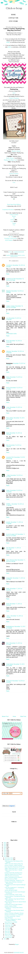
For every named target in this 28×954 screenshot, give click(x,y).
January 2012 (8, 937)
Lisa (14, 182)
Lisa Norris (9, 265)
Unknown (8, 351)
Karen (7, 433)
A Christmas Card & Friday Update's (13, 904)
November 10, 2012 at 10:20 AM (14, 306)
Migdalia (8, 291)
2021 (5, 842)
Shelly (8, 588)
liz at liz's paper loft (11, 534)
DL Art (10, 236)
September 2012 (9, 925)
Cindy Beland (9, 664)
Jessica (12, 219)
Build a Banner (10, 158)
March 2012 (8, 934)
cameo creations (17, 255)
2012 (5, 856)
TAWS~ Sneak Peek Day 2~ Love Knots (14, 868)
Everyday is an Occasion (11, 238)
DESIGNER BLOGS (19, 952)
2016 (5, 850)
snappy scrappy (10, 306)
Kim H (7, 643)
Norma (8, 387)
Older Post (23, 716)
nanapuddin (9, 578)
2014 (5, 853)
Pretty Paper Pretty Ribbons (14, 204)
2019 (5, 845)
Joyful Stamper (8, 240)
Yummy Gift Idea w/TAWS (11, 890)
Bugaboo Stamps (16, 151)
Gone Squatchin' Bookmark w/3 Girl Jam (15, 866)
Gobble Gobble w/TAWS (10, 906)
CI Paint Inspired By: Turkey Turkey (13, 894)
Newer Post (5, 716)
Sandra (14, 223)
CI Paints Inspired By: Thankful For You (14, 880)
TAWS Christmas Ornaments (12, 875)
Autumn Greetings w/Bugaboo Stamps (14, 913)
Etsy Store (13, 21)
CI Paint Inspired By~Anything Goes (13, 872)
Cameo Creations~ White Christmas (13, 865)
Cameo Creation (14, 173)
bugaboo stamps (9, 255)
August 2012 (8, 926)
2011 (5, 938)
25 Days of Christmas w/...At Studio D (14, 914)
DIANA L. (8, 504)
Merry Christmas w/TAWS (11, 879)
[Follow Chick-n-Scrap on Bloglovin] (8, 806)
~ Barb (8, 475)
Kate (7, 445)
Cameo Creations (14, 98)
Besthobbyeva (10, 626)
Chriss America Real (11, 560)
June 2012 (7, 929)
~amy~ (8, 616)
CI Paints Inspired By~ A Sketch (12, 916)
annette (8, 522)
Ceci (14, 225)
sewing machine (14, 256)
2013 (5, 855)
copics (23, 255)
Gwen (7, 604)
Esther (8, 490)
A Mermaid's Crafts (11, 333)
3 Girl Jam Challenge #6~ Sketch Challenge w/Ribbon (13, 920)
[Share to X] (14, 253)
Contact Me (13, 18)
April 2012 (7, 932)
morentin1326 (10, 457)
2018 (5, 847)
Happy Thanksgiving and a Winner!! (13, 877)
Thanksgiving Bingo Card (10, 160)
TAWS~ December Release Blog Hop (14, 863)
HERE (8, 42)
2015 (5, 852)
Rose (7, 340)
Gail (7, 548)
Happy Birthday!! (9, 917)
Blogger (17, 944)
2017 (5, 848)
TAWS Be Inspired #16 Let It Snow (13, 874)
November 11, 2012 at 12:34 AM (15, 534)
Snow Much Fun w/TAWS (11, 922)
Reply (7, 274)
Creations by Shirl (11, 279)
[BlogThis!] (12, 253)
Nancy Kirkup (9, 418)
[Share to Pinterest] (17, 253)
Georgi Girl (9, 681)
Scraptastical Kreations (8, 209)
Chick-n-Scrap (14, 8)
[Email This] (11, 253)
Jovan (7, 407)
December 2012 (9, 858)
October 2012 (8, 923)
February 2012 (9, 935)
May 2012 (7, 931)
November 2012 (9, 859)
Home (13, 15)
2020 (5, 844)
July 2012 (7, 928)
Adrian (8, 377)
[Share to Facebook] (15, 253)
